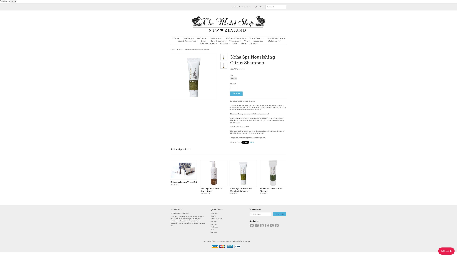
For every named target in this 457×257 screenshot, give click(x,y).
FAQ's (212, 230)
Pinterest (267, 225)
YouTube (262, 225)
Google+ (277, 225)
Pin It (252, 142)
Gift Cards (214, 232)
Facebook (257, 225)
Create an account (244, 7)
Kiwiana (213, 216)
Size (231, 75)
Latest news (177, 209)
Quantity (233, 83)
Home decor (215, 213)
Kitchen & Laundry (216, 219)
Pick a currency (5, 1)
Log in (234, 7)
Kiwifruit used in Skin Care (180, 213)
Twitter (252, 225)
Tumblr (272, 225)
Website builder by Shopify (241, 241)
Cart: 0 (260, 7)
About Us (213, 224)
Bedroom (213, 221)
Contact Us (214, 227)
